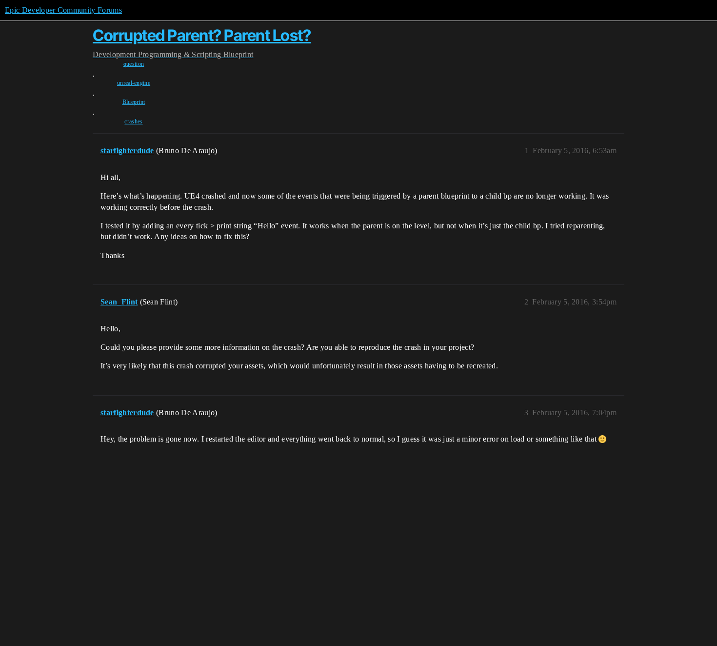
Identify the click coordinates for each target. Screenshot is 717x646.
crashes (133, 121)
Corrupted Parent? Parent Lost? (202, 35)
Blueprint (133, 102)
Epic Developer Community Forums (63, 10)
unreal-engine (133, 83)
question (133, 64)
